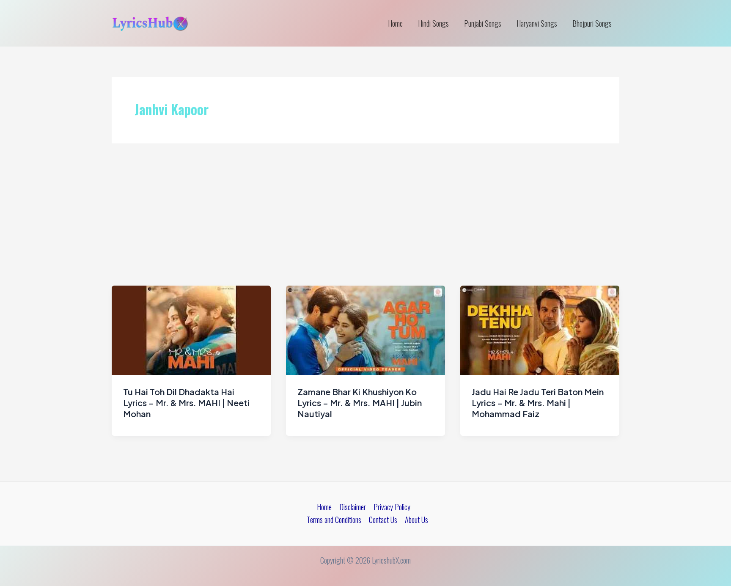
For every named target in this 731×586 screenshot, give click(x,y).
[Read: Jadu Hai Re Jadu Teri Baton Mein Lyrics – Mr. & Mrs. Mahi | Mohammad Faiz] (539, 329)
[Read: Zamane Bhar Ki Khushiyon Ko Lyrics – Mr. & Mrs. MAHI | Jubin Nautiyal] (365, 329)
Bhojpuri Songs (592, 23)
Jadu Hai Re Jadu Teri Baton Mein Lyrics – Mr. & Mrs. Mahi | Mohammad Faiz (538, 402)
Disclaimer (352, 506)
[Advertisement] (365, 222)
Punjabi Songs (482, 23)
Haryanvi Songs (537, 23)
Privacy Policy (392, 506)
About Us (416, 519)
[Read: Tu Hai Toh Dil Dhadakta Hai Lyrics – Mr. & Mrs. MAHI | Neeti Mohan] (191, 329)
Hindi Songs (433, 23)
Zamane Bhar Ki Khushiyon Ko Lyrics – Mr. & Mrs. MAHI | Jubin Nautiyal (359, 402)
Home (395, 23)
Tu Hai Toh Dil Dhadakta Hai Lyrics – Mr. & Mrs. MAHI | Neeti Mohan (186, 402)
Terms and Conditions (334, 519)
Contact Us (383, 519)
